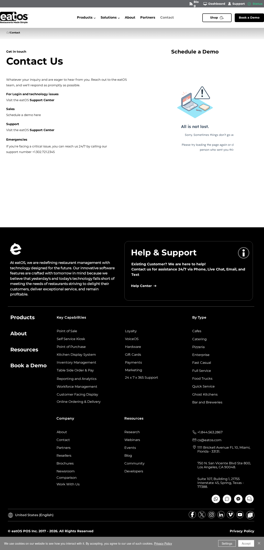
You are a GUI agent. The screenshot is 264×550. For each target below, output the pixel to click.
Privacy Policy (163, 543)
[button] (86, 17)
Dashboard (216, 4)
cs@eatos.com (209, 440)
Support (238, 4)
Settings (227, 543)
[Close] (259, 543)
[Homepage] (7, 32)
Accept (246, 543)
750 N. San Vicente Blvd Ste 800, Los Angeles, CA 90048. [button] (224, 465)
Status (257, 4)
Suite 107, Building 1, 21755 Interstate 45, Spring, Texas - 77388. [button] (220, 483)
